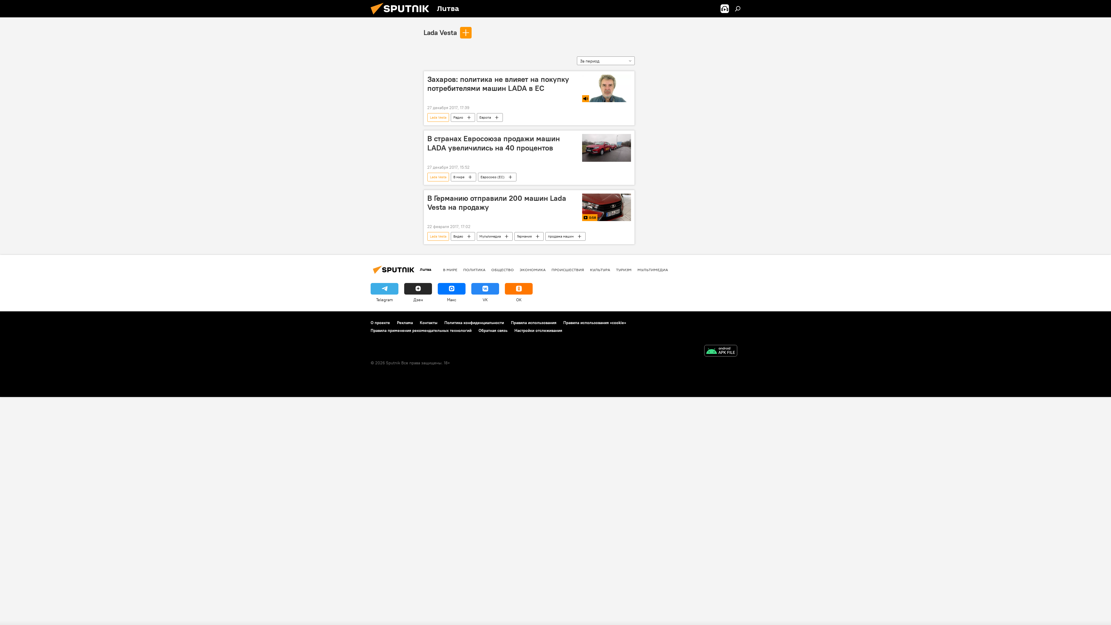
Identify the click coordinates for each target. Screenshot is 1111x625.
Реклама (405, 322)
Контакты (428, 322)
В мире (458, 177)
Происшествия (567, 269)
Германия (524, 236)
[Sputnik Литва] (402, 16)
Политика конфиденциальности (474, 322)
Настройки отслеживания (538, 330)
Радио (458, 117)
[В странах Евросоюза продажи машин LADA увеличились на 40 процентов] (606, 147)
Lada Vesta (440, 32)
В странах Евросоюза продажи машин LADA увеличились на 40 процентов (493, 143)
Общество (502, 269)
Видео (458, 236)
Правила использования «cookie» (594, 322)
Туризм (624, 269)
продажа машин (561, 236)
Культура (600, 269)
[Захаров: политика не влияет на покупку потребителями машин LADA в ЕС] (606, 88)
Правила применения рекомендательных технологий (421, 330)
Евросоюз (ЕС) (493, 177)
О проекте (380, 322)
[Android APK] (720, 351)
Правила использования (533, 322)
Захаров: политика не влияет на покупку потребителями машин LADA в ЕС (498, 84)
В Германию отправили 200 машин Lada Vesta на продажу (496, 203)
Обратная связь (493, 330)
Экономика (533, 269)
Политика (474, 269)
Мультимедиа (490, 236)
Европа (485, 117)
